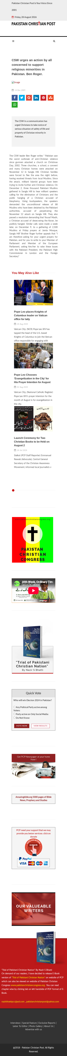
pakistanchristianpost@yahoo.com (42, 1002)
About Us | (49, 1026)
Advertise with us (33, 1029)
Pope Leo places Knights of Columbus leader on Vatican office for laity (30, 315)
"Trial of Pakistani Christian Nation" (29, 978)
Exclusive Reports (47, 1023)
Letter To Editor (20, 1026)
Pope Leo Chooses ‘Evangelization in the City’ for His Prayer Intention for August (32, 378)
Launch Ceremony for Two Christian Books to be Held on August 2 (32, 442)
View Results (40, 726)
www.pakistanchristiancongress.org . (28, 985)
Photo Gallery (36, 1026)
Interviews (15, 1023)
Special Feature (29, 1023)
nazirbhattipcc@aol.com (13, 1002)
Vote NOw (21, 726)
